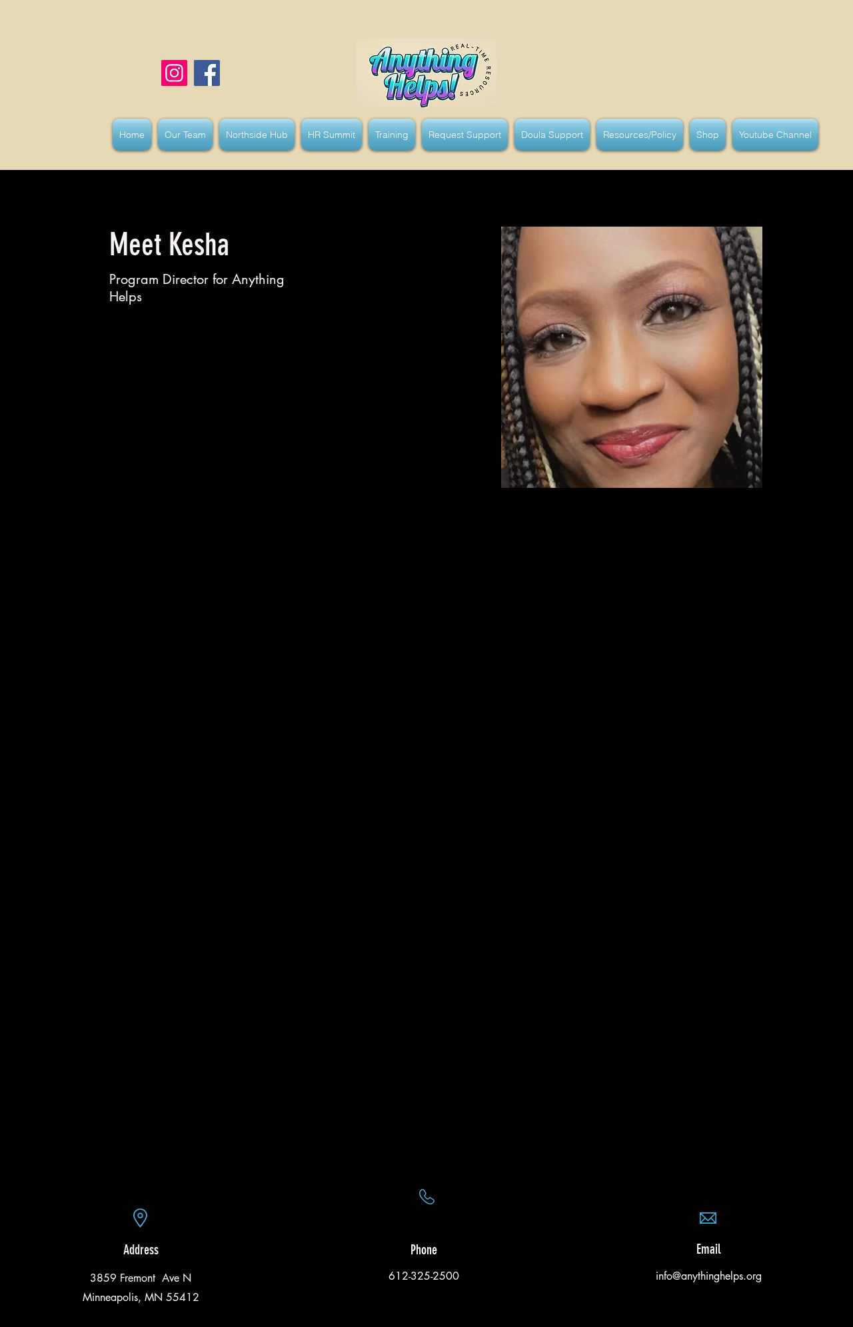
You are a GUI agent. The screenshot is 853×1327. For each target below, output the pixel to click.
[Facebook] (207, 73)
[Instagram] (174, 73)
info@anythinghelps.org (709, 1276)
